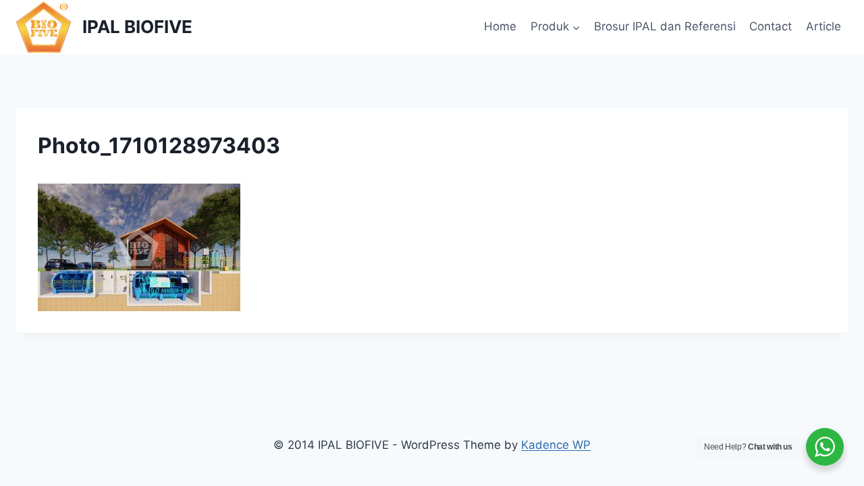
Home (500, 26)
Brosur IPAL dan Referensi (665, 26)
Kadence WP (556, 445)
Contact (770, 26)
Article (823, 26)
